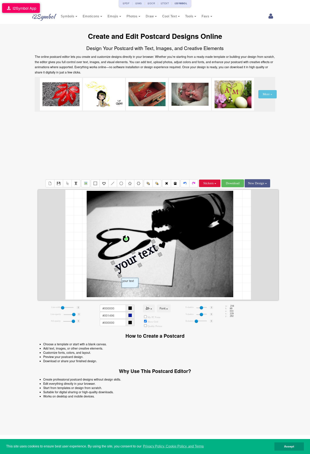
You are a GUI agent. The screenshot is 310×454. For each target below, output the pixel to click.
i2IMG (138, 3)
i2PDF (126, 3)
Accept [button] (289, 446)
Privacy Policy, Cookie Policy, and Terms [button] (173, 446)
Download (233, 183)
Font (163, 308)
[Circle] (121, 183)
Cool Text (170, 16)
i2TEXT (165, 3)
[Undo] (185, 183)
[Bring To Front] (156, 183)
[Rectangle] (95, 183)
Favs (206, 16)
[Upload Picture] (85, 183)
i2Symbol (43, 16)
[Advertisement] (155, 145)
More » (267, 94)
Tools (189, 16)
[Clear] (50, 183)
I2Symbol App (23, 8)
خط (148, 308)
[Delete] (166, 183)
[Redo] (193, 183)
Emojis (113, 16)
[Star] (129, 183)
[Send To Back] (148, 183)
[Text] (75, 183)
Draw (150, 16)
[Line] (112, 183)
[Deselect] (67, 183)
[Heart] (104, 183)
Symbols (68, 16)
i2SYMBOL (181, 3)
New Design (256, 183)
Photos (133, 16)
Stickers (208, 183)
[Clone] (175, 183)
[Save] (58, 183)
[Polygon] (138, 183)
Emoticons (91, 16)
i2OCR (151, 3)
